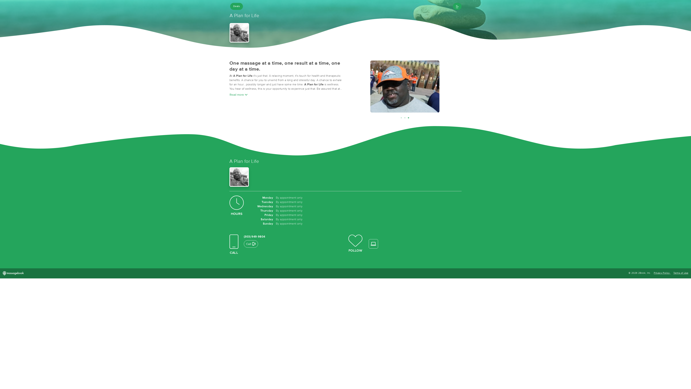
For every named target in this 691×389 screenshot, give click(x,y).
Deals (236, 6)
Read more (237, 94)
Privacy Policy (662, 273)
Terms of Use (680, 273)
